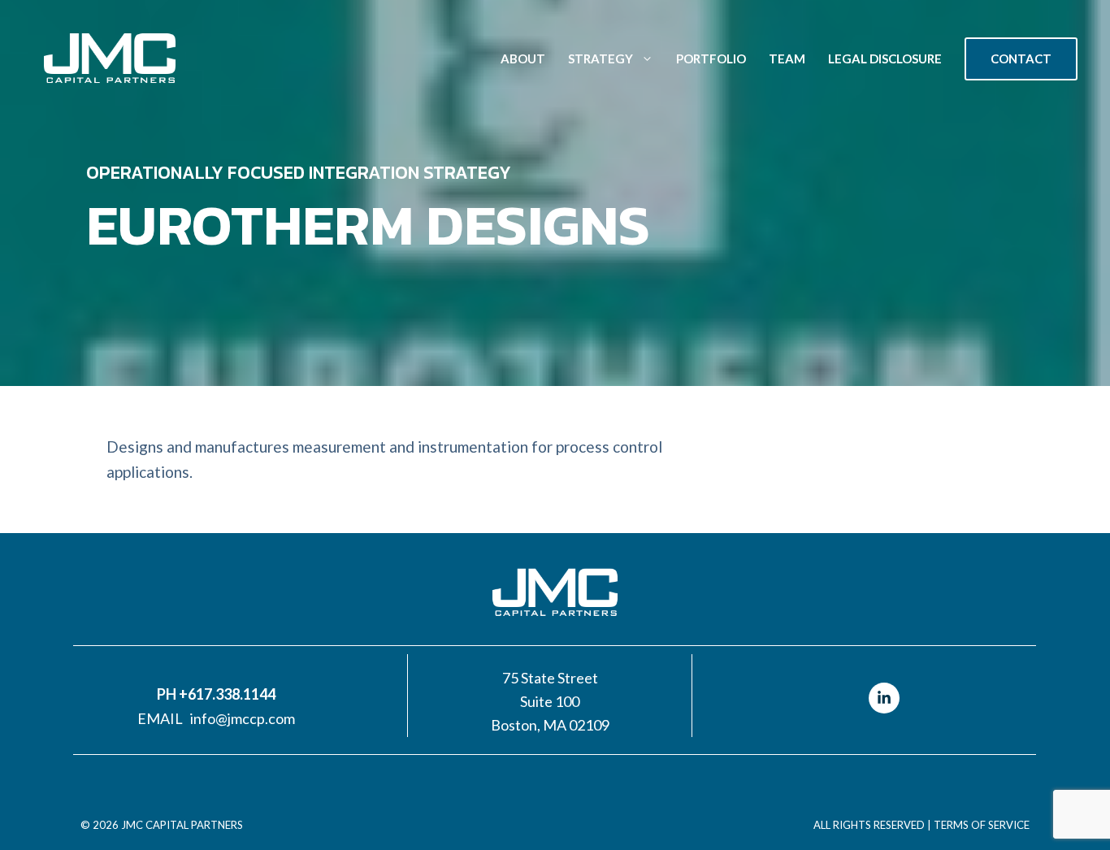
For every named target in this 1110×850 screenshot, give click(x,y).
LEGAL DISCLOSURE (885, 58)
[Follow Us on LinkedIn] (884, 698)
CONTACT (1021, 58)
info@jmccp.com (242, 718)
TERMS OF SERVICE (982, 824)
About (523, 58)
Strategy (600, 58)
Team (787, 58)
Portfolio (711, 58)
